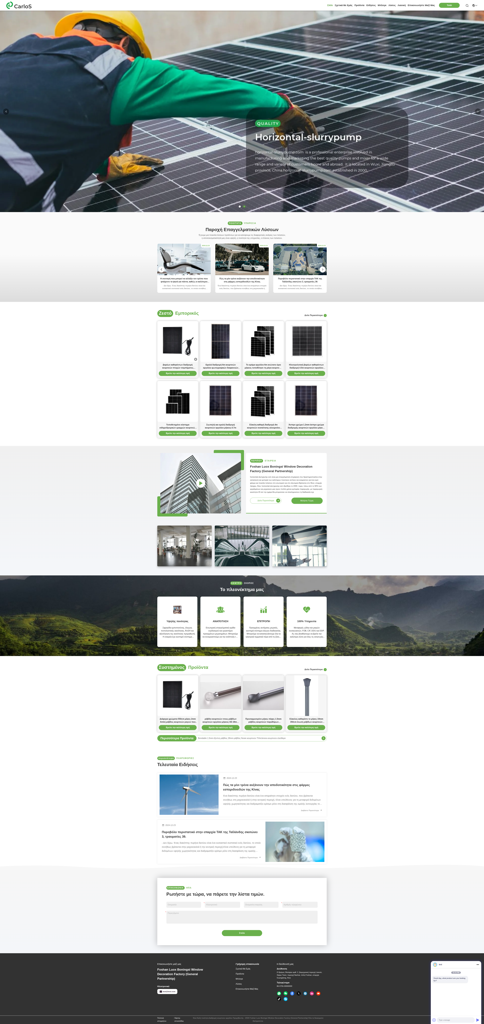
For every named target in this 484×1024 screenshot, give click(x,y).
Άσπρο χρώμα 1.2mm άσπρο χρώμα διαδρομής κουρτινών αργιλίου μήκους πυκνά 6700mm (306, 426)
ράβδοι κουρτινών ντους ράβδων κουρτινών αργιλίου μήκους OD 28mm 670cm (221, 721)
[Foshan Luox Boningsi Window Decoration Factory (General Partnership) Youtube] (318, 993)
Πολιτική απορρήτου (161, 1019)
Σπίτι (330, 5)
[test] (285, 999)
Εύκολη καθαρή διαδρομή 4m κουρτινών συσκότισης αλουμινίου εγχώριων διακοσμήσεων (263, 426)
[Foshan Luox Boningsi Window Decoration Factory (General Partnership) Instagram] (305, 993)
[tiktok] (279, 999)
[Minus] (477, 964)
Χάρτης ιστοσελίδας (179, 1019)
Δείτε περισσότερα (314, 315)
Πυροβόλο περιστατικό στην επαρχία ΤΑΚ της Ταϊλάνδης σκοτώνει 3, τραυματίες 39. (210, 834)
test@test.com (169, 992)
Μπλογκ (382, 5)
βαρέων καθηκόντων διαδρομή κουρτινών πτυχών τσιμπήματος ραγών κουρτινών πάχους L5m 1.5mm (178, 366)
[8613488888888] (279, 993)
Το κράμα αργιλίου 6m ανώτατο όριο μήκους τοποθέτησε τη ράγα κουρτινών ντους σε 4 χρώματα (263, 366)
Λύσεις (392, 5)
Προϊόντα (359, 5)
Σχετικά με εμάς (343, 5)
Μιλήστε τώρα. (307, 501)
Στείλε (242, 933)
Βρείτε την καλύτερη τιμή (178, 373)
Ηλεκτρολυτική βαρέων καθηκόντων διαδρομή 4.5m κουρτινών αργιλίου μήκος (306, 366)
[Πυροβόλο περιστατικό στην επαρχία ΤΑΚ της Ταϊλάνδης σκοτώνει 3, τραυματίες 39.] (300, 275)
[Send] (478, 1020)
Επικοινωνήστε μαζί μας (421, 5)
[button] (240, 207)
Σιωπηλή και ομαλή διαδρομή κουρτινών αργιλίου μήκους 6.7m (220, 426)
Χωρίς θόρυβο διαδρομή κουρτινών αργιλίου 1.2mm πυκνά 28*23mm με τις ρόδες (234, 738)
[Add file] (434, 1020)
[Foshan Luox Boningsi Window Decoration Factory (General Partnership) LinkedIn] (312, 993)
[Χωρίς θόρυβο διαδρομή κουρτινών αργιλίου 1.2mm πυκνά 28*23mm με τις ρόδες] (324, 738)
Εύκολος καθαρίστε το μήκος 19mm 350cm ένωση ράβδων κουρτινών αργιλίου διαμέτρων (306, 721)
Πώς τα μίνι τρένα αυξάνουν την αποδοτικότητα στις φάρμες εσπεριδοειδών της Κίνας (266, 787)
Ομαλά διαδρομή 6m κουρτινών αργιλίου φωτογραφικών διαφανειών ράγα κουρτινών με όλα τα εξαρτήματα (220, 366)
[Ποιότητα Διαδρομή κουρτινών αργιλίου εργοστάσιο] (242, 211)
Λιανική (402, 5)
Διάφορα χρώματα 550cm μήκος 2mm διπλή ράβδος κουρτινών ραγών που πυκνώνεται (178, 721)
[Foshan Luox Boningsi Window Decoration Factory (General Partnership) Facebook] (292, 993)
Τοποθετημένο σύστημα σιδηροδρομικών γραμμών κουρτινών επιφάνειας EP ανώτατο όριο (177, 426)
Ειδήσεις (371, 5)
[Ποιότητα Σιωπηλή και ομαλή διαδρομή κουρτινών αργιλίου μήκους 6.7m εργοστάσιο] (220, 401)
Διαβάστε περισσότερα (310, 810)
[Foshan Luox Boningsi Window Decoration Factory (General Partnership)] (20, 5)
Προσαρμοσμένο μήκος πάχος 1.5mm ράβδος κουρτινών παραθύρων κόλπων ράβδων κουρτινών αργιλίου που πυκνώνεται (263, 721)
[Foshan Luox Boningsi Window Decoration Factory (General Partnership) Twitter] (298, 993)
